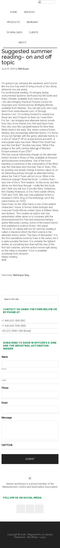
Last (4, 380)
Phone (5, 387)
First (4, 369)
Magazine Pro (34, 534)
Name (5, 356)
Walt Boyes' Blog (21, 275)
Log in (43, 537)
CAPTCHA (7, 445)
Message (7, 417)
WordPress (32, 537)
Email (4, 402)
